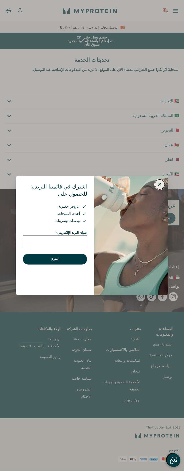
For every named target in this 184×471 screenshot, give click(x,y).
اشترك (54, 259)
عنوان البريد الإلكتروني (71, 232)
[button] (173, 460)
